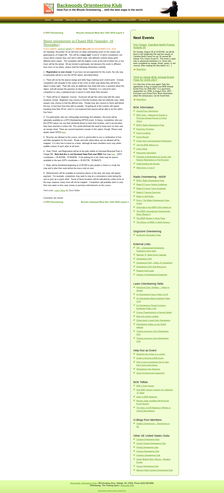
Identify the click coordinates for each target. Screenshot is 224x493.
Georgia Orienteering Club (147, 451)
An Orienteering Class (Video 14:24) (152, 294)
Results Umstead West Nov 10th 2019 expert (99, 33)
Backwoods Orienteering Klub (89, 5)
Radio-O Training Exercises (148, 192)
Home (48, 20)
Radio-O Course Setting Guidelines (151, 184)
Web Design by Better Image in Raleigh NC (112, 490)
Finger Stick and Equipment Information (153, 141)
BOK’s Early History (145, 386)
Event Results (142, 137)
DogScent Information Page (148, 235)
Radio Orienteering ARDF (124, 20)
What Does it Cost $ (145, 168)
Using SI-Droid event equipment (150, 373)
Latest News (65, 49)
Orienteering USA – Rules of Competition (154, 263)
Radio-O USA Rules (145, 196)
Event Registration (99, 20)
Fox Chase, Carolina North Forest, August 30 (154, 46)
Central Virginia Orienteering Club (151, 443)
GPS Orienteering (54, 33)
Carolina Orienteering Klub (147, 439)
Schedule (58, 20)
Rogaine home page (145, 271)
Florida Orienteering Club (147, 447)
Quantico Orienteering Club (148, 455)
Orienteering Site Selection (148, 369)
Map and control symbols (147, 316)
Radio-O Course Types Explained (151, 188)
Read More (141, 69)
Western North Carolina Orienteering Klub (154, 470)
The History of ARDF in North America (153, 222)
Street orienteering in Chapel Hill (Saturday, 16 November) (78, 42)
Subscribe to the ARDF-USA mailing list (153, 207)
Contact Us (144, 20)
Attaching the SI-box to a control (150, 354)
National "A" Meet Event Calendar (151, 255)
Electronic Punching (145, 129)
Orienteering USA (144, 259)
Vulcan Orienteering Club (147, 466)
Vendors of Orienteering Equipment (151, 275)
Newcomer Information (77, 20)
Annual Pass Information (147, 111)
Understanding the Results (148, 164)
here (64, 132)
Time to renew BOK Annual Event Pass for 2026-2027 (153, 78)
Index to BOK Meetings (146, 397)
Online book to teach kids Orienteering (153, 320)
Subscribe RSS (127, 485)
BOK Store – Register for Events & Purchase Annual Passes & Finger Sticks (151, 118)
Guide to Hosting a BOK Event (150, 358)
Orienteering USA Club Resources (151, 267)
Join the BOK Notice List (147, 145)
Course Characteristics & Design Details (154, 312)
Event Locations (143, 133)
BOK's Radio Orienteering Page (150, 125)
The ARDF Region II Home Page (150, 218)
